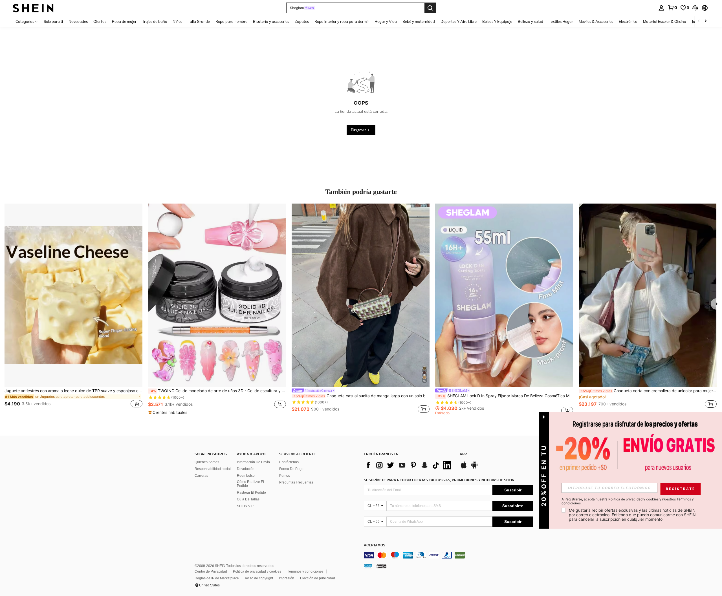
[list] (409, 465)
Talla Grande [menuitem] (199, 21)
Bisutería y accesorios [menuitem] (271, 21)
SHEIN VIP (245, 506)
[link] (672, 7)
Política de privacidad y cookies (257, 571)
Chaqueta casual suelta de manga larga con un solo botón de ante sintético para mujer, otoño (361, 396)
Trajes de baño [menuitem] (154, 21)
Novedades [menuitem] (78, 21)
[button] (695, 8)
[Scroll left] (699, 21)
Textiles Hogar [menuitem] (561, 21)
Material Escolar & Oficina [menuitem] (664, 21)
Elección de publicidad (317, 578)
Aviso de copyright (259, 578)
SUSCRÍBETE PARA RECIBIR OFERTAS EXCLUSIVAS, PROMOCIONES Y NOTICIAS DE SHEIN (439, 480)
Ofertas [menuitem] (99, 21)
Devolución (245, 469)
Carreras (201, 476)
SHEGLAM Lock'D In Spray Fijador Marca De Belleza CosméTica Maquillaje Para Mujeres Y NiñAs (504, 396)
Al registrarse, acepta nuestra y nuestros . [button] (628, 501)
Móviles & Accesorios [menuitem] (596, 21)
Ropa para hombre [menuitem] (231, 21)
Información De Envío (253, 462)
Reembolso (246, 476)
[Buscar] (430, 8)
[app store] (464, 468)
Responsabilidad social (213, 469)
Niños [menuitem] (177, 21)
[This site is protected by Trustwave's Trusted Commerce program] (368, 566)
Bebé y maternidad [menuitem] (418, 21)
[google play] (474, 468)
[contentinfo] (448, 555)
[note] (168, 412)
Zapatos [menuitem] (302, 21)
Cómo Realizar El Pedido (250, 484)
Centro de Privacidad (211, 571)
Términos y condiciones (305, 571)
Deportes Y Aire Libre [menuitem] (459, 21)
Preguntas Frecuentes (296, 482)
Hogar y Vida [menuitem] (386, 21)
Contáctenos (289, 462)
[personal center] (661, 8)
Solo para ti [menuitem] (53, 21)
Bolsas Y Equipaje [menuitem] (497, 21)
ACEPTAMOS (374, 545)
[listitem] (73, 309)
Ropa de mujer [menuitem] (124, 21)
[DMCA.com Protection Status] (381, 566)
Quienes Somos (207, 462)
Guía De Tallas (248, 499)
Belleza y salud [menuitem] (530, 21)
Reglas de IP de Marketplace (217, 578)
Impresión (286, 578)
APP (463, 454)
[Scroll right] (706, 21)
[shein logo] (33, 8)
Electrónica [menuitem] (628, 21)
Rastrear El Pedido (251, 493)
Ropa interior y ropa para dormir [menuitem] (341, 21)
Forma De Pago (291, 469)
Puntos (284, 476)
